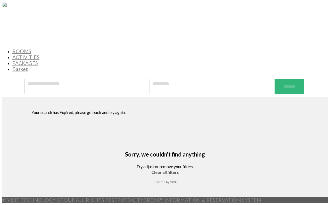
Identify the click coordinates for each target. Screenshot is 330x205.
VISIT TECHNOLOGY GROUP (41, 200)
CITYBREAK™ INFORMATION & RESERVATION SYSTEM (196, 200)
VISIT (174, 182)
